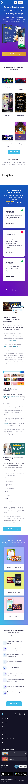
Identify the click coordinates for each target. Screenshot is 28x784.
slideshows (7, 346)
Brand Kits (15, 346)
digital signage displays (10, 340)
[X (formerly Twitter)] (20, 714)
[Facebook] (10, 714)
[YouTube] (24, 714)
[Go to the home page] (1, 2)
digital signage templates (11, 397)
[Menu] (26, 2)
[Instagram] (15, 714)
